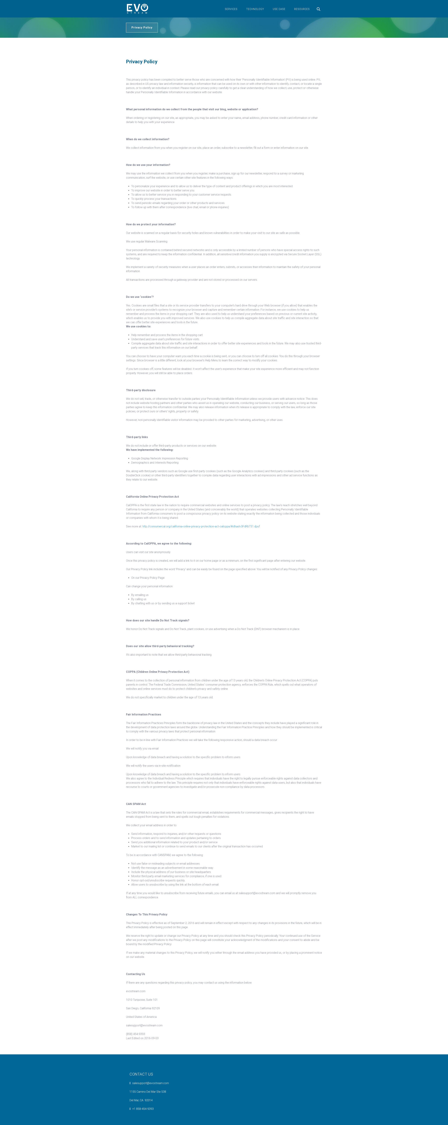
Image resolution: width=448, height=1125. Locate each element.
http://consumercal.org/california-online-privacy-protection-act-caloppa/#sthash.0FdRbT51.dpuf (201, 526)
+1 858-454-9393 (143, 1108)
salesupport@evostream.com (150, 1083)
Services (231, 9)
